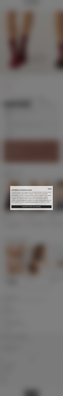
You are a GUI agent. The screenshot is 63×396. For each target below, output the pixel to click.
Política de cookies (27, 200)
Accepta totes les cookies (31, 206)
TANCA (50, 188)
